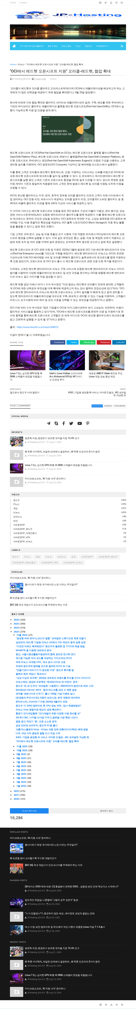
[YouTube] (80, 423)
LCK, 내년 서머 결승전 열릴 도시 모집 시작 (38, 733)
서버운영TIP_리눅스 (22, 541)
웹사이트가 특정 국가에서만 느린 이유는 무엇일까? (51, 584)
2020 (17, 798)
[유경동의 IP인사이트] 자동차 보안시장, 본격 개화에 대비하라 (48, 697)
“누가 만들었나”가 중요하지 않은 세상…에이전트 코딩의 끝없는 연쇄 (60, 913)
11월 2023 (22, 746)
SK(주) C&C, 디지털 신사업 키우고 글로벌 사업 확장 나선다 (47, 717)
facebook (119, 406)
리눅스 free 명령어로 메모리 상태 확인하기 (38, 709)
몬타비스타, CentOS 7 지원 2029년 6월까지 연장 (41, 701)
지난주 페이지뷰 (29, 811)
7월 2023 (21, 762)
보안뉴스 (15, 54)
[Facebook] (64, 423)
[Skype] (57, 423)
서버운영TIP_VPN (21, 537)
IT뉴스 (78, 46)
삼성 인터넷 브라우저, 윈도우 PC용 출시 (37, 725)
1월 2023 (21, 785)
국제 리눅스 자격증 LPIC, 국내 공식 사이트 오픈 (41, 662)
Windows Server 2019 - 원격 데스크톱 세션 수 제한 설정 (46, 689)
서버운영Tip (101, 46)
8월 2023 (21, 758)
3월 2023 (21, 777)
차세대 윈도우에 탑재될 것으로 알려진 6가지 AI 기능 (43, 666)
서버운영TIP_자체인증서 (25, 533)
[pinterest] (116, 2)
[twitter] (106, 2)
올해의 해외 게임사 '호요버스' (31, 673)
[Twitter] (71, 423)
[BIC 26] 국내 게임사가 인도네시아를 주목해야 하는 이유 (39, 604)
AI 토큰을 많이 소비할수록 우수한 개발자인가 (33, 598)
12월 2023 (22, 634)
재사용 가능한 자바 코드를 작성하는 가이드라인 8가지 (44, 658)
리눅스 (21, 64)
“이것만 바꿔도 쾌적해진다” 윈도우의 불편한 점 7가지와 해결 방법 (50, 646)
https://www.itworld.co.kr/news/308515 (37, 327)
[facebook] (100, 2)
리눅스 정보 (66, 46)
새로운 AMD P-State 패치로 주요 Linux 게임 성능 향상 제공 (105, 375)
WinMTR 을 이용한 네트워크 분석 (33, 650)
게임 (15, 508)
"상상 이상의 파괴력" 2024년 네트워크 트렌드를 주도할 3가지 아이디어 (53, 677)
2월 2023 (21, 781)
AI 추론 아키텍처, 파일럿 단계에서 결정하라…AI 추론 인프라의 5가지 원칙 (62, 451)
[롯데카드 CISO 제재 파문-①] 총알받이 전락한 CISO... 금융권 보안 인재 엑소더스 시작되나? (71, 886)
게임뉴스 (88, 46)
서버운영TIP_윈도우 (22, 528)
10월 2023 (22, 750)
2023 (17, 631)
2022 (17, 791)
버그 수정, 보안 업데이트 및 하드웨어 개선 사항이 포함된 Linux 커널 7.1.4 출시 (65, 927)
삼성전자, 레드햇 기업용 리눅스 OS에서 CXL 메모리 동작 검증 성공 (51, 642)
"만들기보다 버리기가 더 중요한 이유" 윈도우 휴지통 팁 (45, 670)
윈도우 (16, 500)
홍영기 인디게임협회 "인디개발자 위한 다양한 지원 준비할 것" (48, 713)
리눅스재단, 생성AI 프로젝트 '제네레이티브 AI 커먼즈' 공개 (46, 681)
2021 (17, 794)
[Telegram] (49, 423)
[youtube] (111, 2)
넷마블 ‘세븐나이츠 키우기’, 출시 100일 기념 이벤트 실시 (45, 693)
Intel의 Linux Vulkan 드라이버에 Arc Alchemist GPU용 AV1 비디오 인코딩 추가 (65, 376)
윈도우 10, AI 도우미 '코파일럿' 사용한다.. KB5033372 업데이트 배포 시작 (54, 685)
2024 (17, 627)
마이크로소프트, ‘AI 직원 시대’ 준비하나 (45, 478)
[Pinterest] (87, 423)
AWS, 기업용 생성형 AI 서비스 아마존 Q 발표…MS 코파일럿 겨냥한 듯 (52, 737)
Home (13, 2)
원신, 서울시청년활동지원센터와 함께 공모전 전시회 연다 (45, 654)
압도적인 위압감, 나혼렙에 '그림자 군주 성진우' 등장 (51, 900)
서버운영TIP (19, 524)
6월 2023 (21, 766)
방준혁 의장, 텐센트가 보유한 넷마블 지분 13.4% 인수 (52, 438)
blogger (97, 406)
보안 (15, 520)
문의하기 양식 (106, 811)
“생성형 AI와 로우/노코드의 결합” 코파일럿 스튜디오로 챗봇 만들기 (51, 638)
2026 (17, 619)
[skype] (122, 2)
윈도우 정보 (52, 46)
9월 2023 (21, 754)
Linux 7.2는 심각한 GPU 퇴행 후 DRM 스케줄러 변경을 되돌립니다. (26, 376)
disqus (108, 406)
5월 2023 (21, 770)
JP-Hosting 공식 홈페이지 (32, 46)
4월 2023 (21, 773)
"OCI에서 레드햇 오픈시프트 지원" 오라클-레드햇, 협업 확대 (47, 741)
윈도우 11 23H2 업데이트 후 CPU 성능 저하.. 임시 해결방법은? (48, 705)
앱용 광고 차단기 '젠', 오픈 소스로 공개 (36, 721)
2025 (17, 623)
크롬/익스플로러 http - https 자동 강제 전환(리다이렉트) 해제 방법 (52, 729)
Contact (23, 2)
